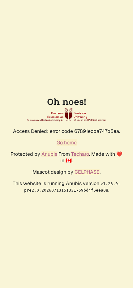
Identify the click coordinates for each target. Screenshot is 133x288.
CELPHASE (87, 172)
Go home (67, 142)
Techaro (80, 154)
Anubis (49, 154)
